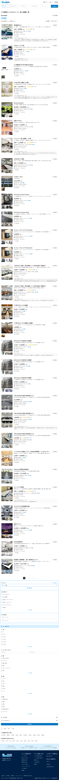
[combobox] (5, 6)
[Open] (10, 6)
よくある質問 (24, 768)
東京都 (5, 728)
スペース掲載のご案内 (37, 755)
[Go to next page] (37, 578)
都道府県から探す (24, 762)
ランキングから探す (25, 764)
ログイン (51, 2)
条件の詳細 (55, 15)
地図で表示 (30, 588)
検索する (55, 6)
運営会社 (8, 775)
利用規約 (23, 770)
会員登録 (56, 2)
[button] (29, 594)
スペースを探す (24, 755)
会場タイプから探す (25, 757)
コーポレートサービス (25, 766)
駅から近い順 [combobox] (53, 21)
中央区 (9, 728)
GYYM (48, 761)
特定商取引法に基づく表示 (28, 775)
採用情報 (12, 775)
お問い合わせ (3, 775)
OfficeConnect (49, 756)
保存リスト (45, 2)
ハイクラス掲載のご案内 (38, 757)
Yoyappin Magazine (50, 766)
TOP (1, 728)
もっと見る (30, 609)
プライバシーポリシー (18, 775)
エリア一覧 (54, 582)
